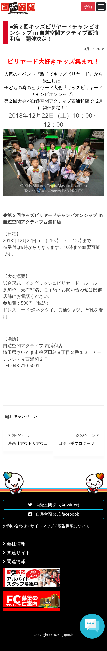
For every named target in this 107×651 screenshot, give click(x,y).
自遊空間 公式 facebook (55, 514)
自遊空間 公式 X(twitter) (55, 504)
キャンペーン (26, 416)
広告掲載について (74, 526)
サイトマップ (42, 526)
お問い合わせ (15, 526)
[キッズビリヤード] (53, 162)
